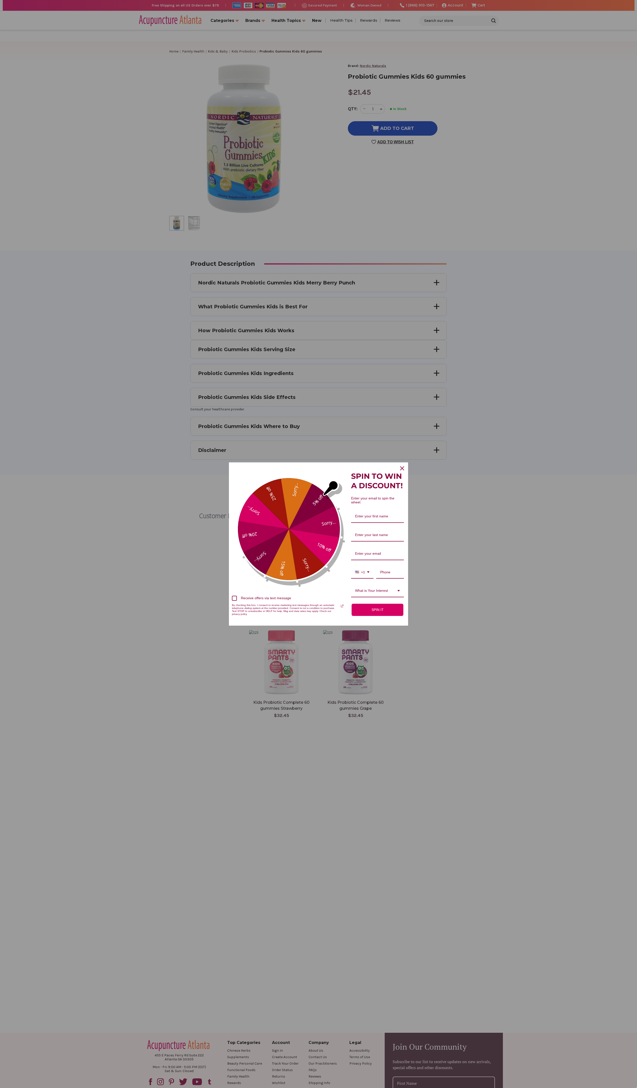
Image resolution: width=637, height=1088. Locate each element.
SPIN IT (378, 610)
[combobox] (362, 572)
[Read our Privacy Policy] (342, 606)
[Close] (402, 468)
